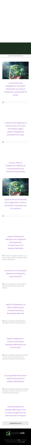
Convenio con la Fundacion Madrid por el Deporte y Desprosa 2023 (15, 273)
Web (19, 440)
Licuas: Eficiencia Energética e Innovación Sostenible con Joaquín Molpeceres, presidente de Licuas (15, 89)
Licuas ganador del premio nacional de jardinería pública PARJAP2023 (15, 378)
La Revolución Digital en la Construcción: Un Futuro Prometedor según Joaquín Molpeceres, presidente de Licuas (15, 129)
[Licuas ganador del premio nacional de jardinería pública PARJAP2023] (15, 363)
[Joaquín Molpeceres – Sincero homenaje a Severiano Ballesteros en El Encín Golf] (15, 327)
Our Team (22, 442)
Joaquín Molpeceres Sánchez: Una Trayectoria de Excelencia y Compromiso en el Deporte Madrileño (15, 242)
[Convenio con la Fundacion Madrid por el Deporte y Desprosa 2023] (15, 261)
